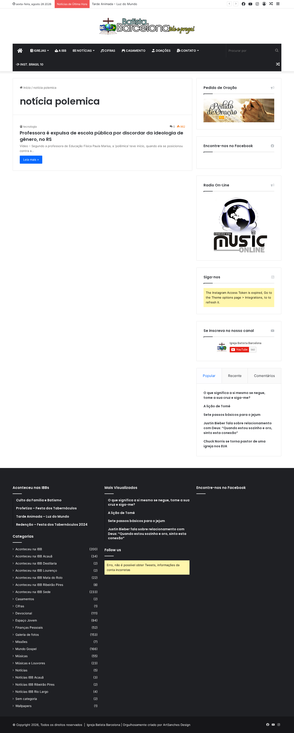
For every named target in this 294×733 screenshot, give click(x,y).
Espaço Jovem (26, 620)
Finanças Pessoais (29, 627)
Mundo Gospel (26, 649)
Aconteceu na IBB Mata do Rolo (38, 577)
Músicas (21, 656)
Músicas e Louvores (30, 663)
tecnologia (30, 126)
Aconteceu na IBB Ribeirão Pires (39, 585)
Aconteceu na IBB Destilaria (36, 563)
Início (27, 87)
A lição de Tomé (217, 406)
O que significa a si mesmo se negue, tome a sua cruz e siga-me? (234, 395)
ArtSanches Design (176, 725)
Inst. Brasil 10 (31, 64)
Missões (21, 642)
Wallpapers (23, 706)
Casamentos (24, 599)
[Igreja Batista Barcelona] (147, 26)
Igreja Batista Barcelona (103, 725)
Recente (235, 376)
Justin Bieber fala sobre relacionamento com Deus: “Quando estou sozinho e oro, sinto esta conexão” (238, 428)
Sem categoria (26, 699)
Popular (209, 376)
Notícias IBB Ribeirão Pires (34, 684)
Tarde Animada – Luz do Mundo (114, 4)
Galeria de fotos (27, 634)
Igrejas (39, 50)
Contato (188, 50)
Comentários (264, 376)
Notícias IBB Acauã (29, 677)
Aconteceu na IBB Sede (33, 592)
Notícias (84, 50)
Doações (162, 50)
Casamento (135, 50)
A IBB (62, 50)
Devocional (23, 613)
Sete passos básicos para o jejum (232, 414)
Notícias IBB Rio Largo (31, 691)
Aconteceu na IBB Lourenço (36, 570)
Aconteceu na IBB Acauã (33, 556)
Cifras (109, 50)
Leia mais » (31, 159)
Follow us (113, 550)
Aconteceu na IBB (28, 549)
